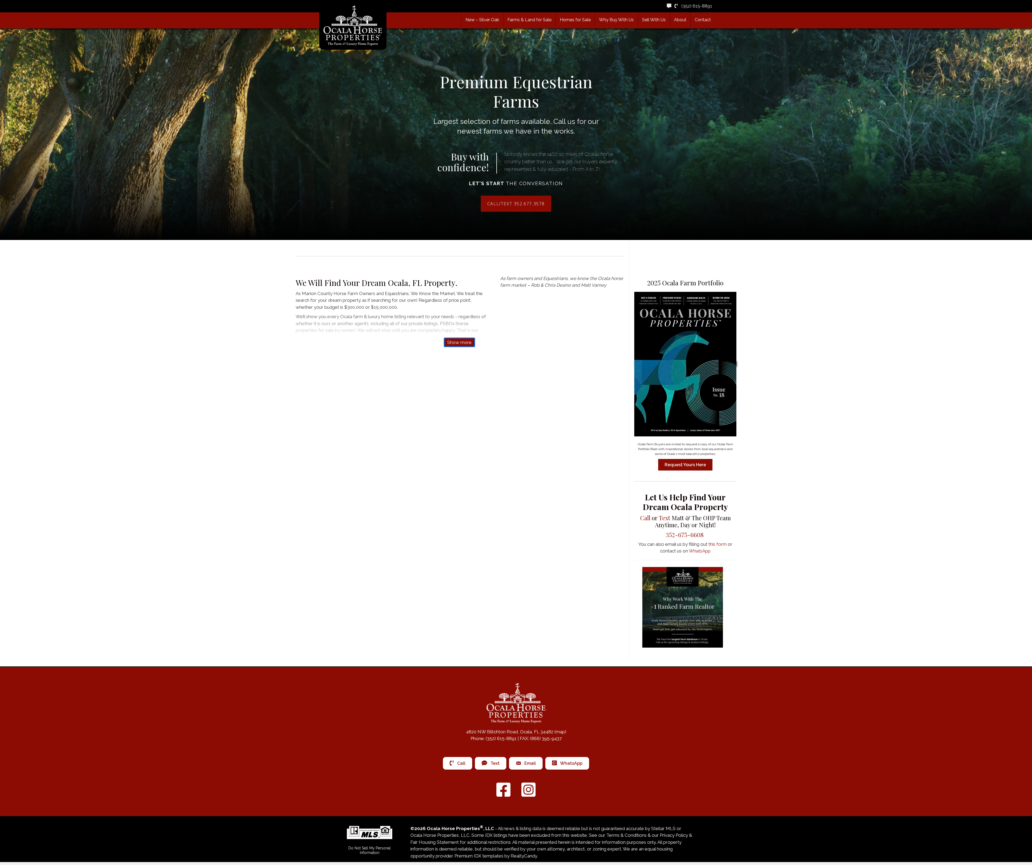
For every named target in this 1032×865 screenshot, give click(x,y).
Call (645, 518)
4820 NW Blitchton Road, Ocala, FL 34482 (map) (516, 731)
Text (664, 518)
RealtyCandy (524, 856)
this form (717, 544)
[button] (529, 20)
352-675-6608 (685, 535)
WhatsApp (700, 551)
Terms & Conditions (626, 835)
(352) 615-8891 (695, 6)
